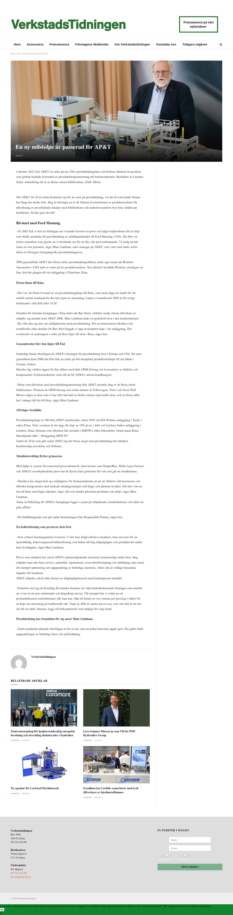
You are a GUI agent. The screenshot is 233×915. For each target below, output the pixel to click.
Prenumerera (59, 44)
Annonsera (35, 44)
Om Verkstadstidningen (132, 44)
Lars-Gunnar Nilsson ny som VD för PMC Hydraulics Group (109, 733)
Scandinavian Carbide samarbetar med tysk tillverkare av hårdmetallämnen (110, 790)
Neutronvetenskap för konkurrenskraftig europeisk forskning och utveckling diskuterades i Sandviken (43, 733)
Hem (17, 44)
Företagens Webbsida (91, 44)
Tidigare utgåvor (194, 44)
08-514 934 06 (19, 872)
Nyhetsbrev (165, 859)
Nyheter (15, 740)
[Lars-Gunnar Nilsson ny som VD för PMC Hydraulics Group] (116, 708)
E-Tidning (183, 859)
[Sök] (220, 44)
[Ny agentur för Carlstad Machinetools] (44, 764)
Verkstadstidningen (43, 656)
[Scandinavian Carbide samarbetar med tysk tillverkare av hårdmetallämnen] (116, 764)
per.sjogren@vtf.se (21, 876)
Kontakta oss (166, 44)
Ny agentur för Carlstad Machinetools (35, 788)
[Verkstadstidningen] (68, 25)
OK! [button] (2, 909)
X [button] (1, 913)
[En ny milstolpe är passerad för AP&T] (116, 111)
